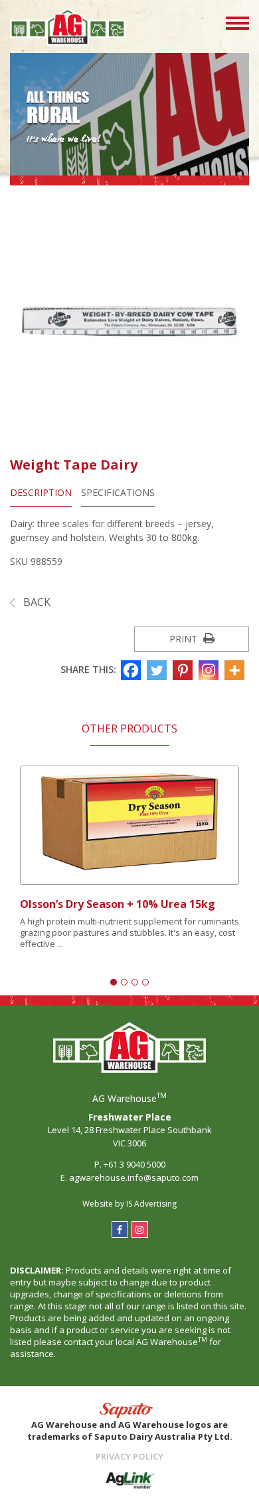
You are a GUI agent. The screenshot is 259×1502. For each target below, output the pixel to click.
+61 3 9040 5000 (134, 1164)
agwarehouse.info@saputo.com (134, 1177)
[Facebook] (132, 670)
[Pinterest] (184, 670)
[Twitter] (158, 670)
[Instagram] (210, 670)
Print (184, 638)
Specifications (118, 492)
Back (35, 602)
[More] (236, 670)
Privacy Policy (129, 1456)
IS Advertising (151, 1203)
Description (41, 492)
